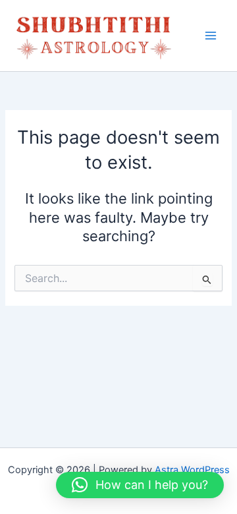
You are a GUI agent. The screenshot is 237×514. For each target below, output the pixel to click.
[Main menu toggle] (211, 35)
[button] (140, 485)
